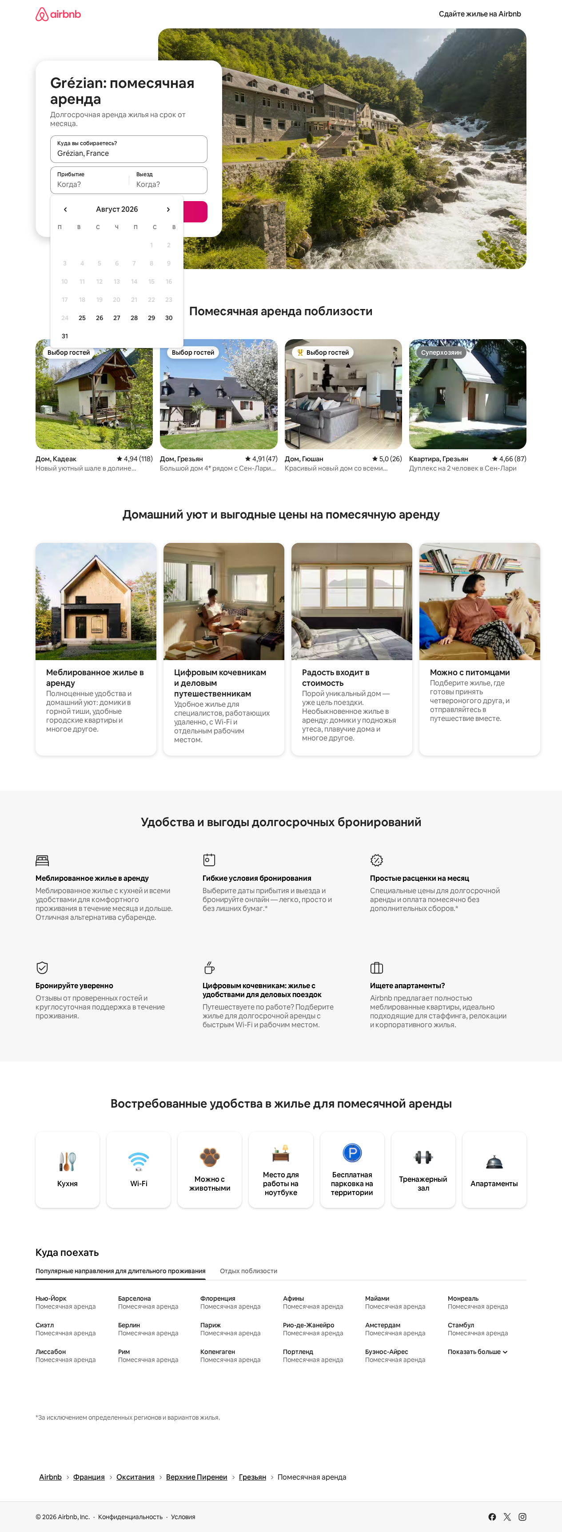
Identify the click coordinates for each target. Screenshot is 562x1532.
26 (99, 318)
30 (169, 318)
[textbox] (89, 184)
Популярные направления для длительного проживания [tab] (121, 1271)
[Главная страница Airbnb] (58, 14)
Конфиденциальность (130, 1517)
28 (134, 318)
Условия (183, 1517)
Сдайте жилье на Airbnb (480, 14)
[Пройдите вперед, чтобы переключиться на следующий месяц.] (168, 209)
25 (82, 318)
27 (116, 318)
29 (151, 318)
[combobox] (128, 153)
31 (65, 336)
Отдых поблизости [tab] (248, 1271)
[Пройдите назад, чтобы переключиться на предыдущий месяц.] (65, 209)
